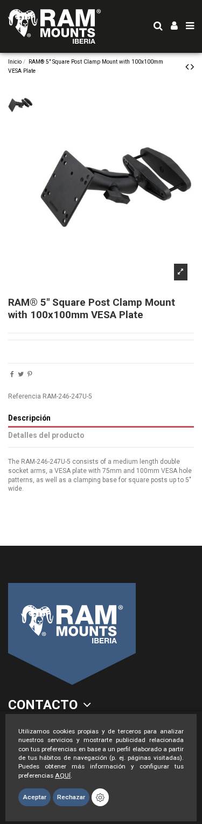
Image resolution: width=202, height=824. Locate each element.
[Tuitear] (21, 374)
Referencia (24, 396)
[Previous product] (188, 66)
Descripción (29, 418)
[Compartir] (12, 374)
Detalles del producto (46, 435)
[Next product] (192, 66)
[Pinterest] (29, 374)
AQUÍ (63, 775)
